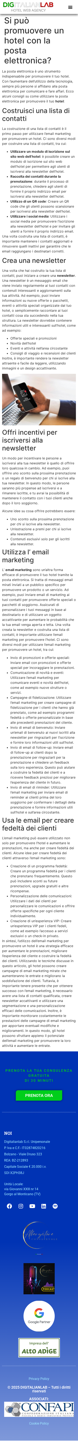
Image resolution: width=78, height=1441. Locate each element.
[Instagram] (21, 1206)
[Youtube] (32, 1206)
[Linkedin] (43, 1206)
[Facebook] (9, 1206)
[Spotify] (55, 1206)
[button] (70, 7)
